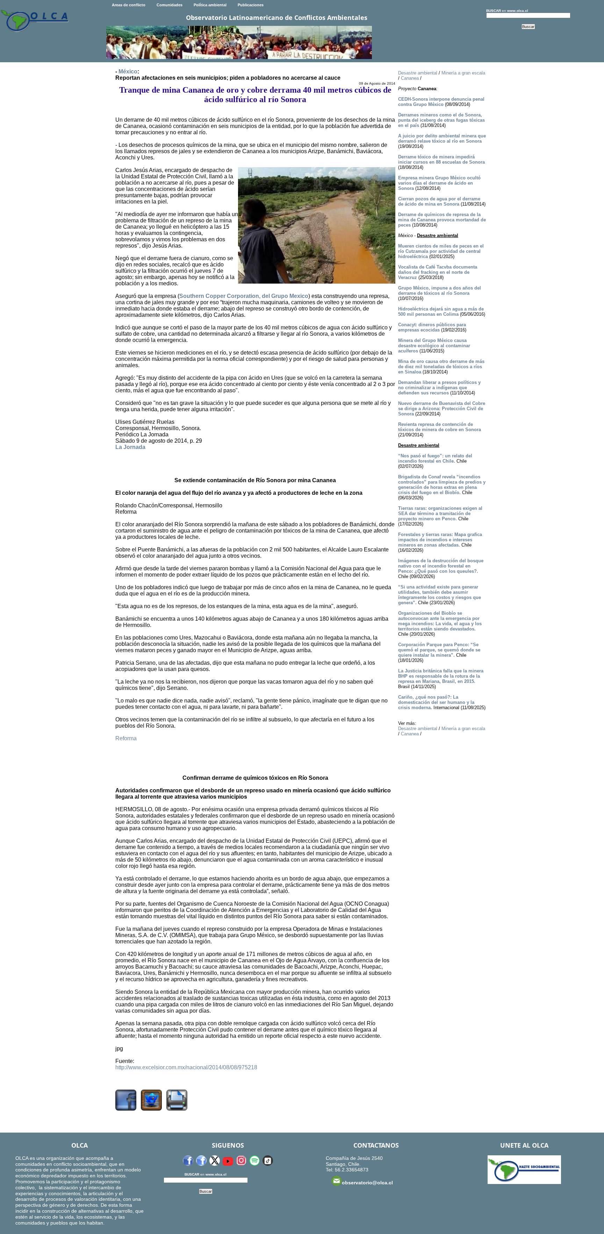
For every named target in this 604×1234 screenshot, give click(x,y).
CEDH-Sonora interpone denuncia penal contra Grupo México (441, 102)
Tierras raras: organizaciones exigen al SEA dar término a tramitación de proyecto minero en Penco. (440, 513)
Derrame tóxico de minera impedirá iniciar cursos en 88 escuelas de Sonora (441, 159)
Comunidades (169, 5)
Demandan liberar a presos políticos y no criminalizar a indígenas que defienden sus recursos (439, 387)
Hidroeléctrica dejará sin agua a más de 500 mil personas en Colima (441, 311)
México (127, 71)
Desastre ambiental (417, 73)
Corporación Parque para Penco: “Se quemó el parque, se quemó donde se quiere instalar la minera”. (439, 650)
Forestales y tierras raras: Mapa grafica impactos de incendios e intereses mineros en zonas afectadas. (440, 540)
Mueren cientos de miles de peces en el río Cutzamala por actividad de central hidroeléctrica (441, 251)
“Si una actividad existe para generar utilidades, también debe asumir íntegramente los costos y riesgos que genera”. (439, 594)
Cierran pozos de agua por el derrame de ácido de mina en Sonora (439, 201)
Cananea (410, 78)
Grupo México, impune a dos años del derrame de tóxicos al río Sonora (439, 290)
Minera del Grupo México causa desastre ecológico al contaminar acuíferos (434, 346)
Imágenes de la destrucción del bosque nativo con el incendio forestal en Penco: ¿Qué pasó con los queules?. (440, 566)
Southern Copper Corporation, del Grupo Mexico (243, 296)
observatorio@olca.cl (367, 1182)
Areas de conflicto (128, 5)
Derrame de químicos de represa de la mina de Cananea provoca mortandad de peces (442, 220)
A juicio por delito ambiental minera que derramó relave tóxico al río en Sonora (442, 138)
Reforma (126, 738)
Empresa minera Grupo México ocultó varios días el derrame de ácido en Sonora (439, 183)
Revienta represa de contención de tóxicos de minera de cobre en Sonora (439, 427)
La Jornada (130, 447)
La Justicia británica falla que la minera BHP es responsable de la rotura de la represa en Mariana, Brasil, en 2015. (440, 676)
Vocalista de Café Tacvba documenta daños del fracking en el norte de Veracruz (437, 272)
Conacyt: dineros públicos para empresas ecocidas (432, 327)
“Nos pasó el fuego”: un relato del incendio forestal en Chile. (435, 458)
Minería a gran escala (463, 73)
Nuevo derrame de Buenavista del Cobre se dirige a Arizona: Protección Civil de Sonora (441, 408)
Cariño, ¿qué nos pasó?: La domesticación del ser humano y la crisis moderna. (436, 702)
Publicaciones (251, 5)
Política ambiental (210, 5)
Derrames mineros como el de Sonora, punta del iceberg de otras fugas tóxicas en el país (441, 120)
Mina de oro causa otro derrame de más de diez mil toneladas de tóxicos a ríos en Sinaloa (441, 367)
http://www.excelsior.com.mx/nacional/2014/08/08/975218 (186, 1067)
